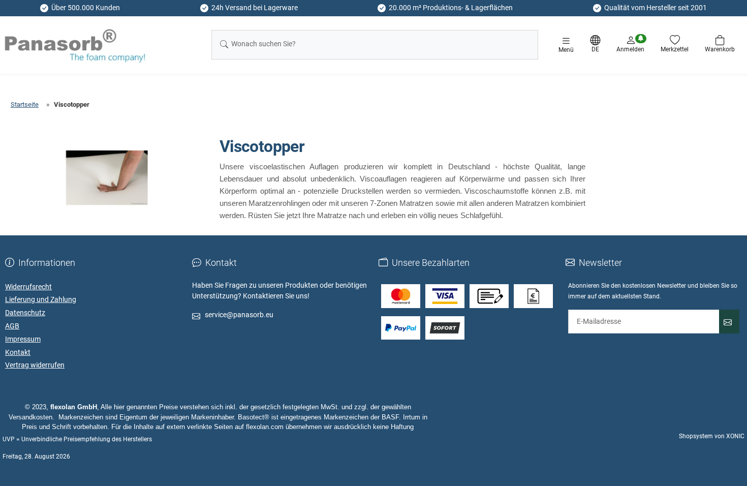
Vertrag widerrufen (35, 365)
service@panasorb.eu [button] (239, 315)
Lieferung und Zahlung (40, 299)
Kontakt (17, 352)
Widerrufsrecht (28, 287)
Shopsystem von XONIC (711, 436)
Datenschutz (25, 313)
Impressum (23, 339)
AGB (12, 326)
